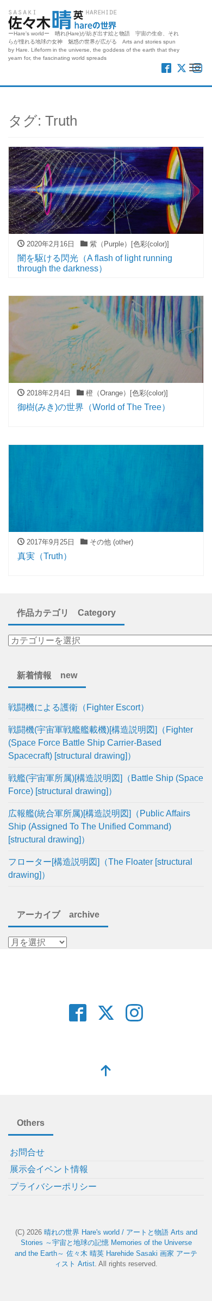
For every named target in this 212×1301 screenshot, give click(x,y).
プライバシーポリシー (53, 1186)
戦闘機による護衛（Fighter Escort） (78, 707)
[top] (106, 1071)
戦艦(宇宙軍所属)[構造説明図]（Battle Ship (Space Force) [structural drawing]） (105, 784)
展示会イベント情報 (49, 1169)
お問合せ (27, 1152)
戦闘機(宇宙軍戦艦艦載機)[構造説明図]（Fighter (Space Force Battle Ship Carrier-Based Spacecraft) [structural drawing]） (100, 742)
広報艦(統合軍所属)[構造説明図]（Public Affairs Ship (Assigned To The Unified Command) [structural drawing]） (99, 826)
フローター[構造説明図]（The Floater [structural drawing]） (100, 868)
